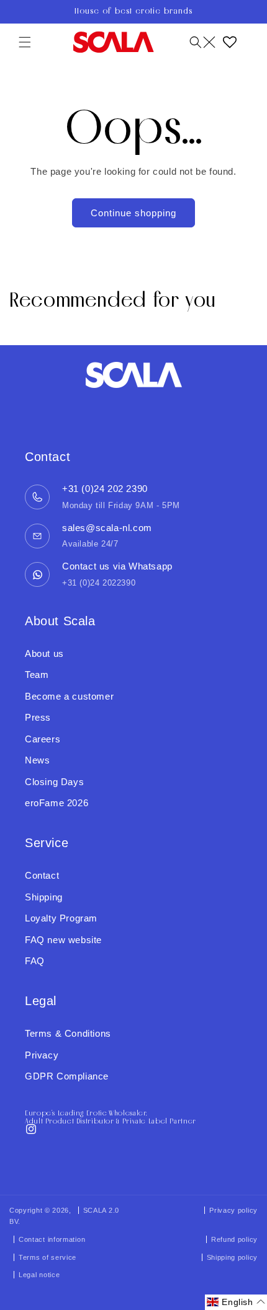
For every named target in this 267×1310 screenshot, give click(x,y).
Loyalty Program (61, 918)
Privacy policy (233, 1210)
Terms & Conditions (68, 1033)
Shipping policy (232, 1257)
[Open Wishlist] (229, 42)
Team (36, 674)
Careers (42, 739)
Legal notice (39, 1274)
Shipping (44, 897)
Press (38, 717)
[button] (24, 42)
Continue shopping (133, 213)
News (37, 760)
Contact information (52, 1239)
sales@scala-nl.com (107, 527)
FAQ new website (63, 939)
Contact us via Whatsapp (117, 566)
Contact (42, 875)
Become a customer (69, 696)
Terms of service (47, 1257)
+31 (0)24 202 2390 (105, 488)
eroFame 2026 (56, 803)
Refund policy (234, 1239)
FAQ (35, 961)
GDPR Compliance (67, 1076)
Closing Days (54, 781)
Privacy (41, 1055)
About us (44, 653)
